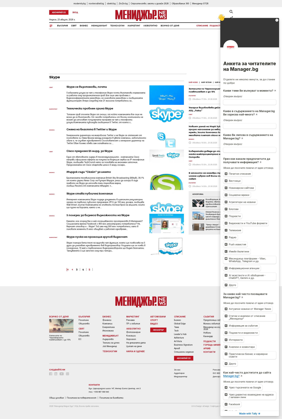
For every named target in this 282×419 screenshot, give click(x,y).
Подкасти (215, 26)
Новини (207, 333)
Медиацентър (180, 376)
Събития (208, 317)
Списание (202, 26)
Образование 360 (180, 3)
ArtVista (178, 341)
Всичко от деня (170, 26)
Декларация (218, 376)
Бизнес (84, 26)
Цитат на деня (134, 346)
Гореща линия (211, 345)
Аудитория (179, 373)
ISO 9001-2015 (219, 373)
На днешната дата (136, 343)
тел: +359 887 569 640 (99, 392)
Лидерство (108, 339)
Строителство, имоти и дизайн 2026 (150, 3)
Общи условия (56, 398)
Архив (177, 348)
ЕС (80, 339)
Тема (176, 327)
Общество (84, 324)
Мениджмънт (99, 26)
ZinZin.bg (123, 3)
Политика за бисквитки (111, 398)
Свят (74, 26)
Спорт (154, 320)
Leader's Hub (180, 334)
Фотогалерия (133, 332)
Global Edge (180, 324)
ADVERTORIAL (198, 194)
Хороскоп (131, 339)
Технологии (117, 26)
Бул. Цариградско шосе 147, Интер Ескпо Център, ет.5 (115, 388)
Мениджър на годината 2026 (215, 328)
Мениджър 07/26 (200, 3)
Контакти (209, 352)
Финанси (107, 320)
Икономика (108, 331)
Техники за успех (111, 343)
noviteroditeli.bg (96, 3)
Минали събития (211, 324)
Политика (84, 320)
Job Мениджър (110, 346)
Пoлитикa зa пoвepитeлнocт (81, 398)
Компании (107, 324)
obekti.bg (111, 3)
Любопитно (150, 26)
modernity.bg (80, 3)
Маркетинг (134, 26)
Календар (208, 336)
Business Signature (183, 345)
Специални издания (184, 352)
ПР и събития (133, 324)
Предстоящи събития (214, 320)
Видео (154, 324)
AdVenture (179, 338)
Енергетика (109, 327)
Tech (176, 331)
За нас (177, 370)
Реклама (130, 320)
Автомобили (158, 317)
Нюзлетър (158, 330)
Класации (131, 336)
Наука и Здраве (135, 351)
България (62, 26)
